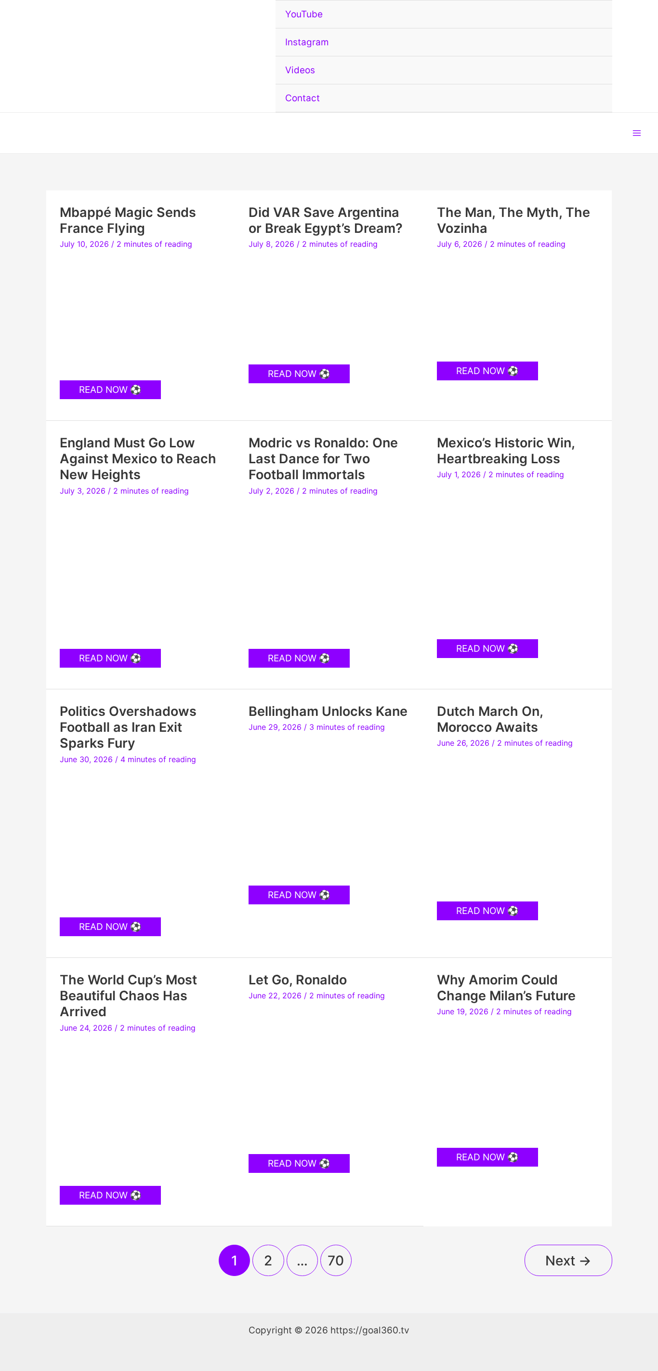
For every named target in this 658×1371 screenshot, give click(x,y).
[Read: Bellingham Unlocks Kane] (329, 806)
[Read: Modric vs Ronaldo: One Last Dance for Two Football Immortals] (329, 570)
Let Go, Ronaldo (298, 980)
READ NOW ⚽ (110, 391)
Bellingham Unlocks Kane (328, 711)
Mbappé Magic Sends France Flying (128, 220)
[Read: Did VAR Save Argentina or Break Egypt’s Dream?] (329, 304)
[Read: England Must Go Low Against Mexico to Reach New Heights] (140, 570)
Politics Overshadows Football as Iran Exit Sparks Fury (128, 727)
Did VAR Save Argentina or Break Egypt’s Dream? (326, 220)
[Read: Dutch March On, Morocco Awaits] (517, 822)
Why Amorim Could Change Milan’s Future (506, 988)
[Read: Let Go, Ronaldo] (329, 1074)
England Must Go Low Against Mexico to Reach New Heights (138, 459)
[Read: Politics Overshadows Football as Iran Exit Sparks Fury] (140, 838)
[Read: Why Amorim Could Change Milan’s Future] (517, 1079)
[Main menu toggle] (637, 133)
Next (568, 1260)
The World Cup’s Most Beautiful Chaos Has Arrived (128, 996)
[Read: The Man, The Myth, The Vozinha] (517, 303)
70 (336, 1260)
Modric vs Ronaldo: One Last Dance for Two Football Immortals (323, 459)
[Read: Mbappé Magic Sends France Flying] (140, 312)
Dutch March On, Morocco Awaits (490, 719)
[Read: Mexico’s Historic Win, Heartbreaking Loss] (517, 557)
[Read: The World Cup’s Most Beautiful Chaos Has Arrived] (140, 1107)
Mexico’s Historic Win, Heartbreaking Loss (506, 451)
